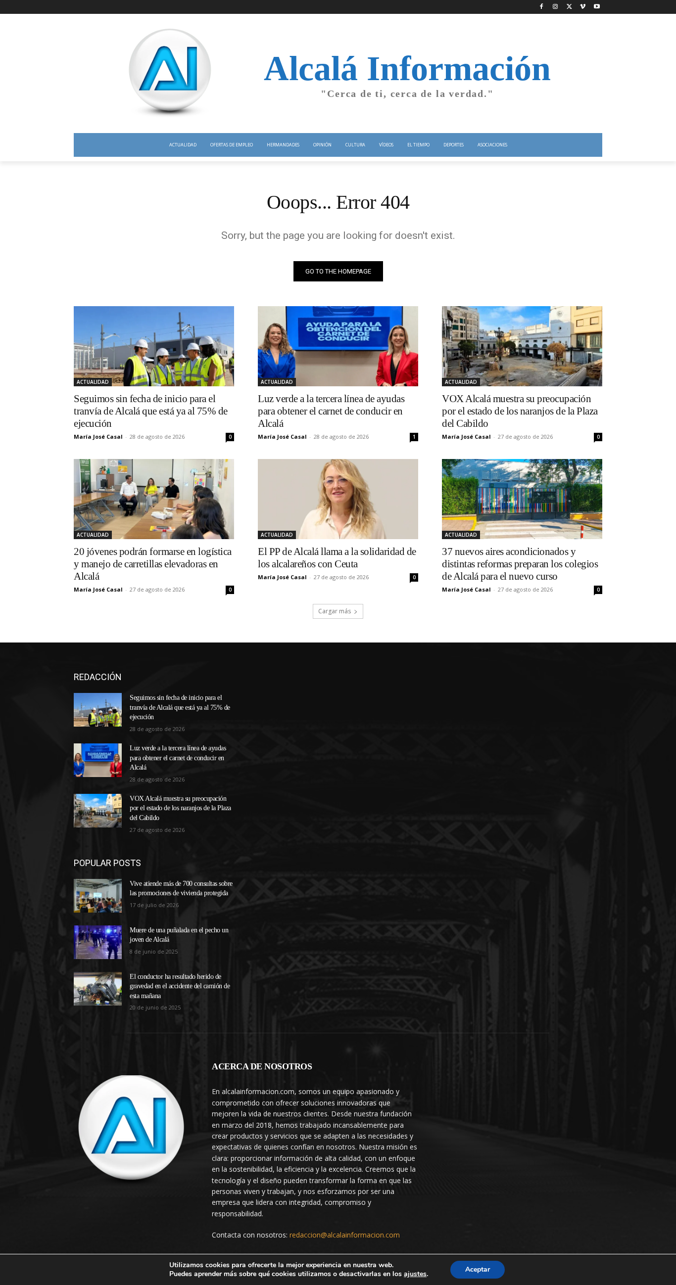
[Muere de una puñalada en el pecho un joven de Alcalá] (98, 942)
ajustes (415, 1274)
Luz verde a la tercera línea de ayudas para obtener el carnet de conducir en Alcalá (331, 411)
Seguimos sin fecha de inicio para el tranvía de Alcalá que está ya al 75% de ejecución (151, 411)
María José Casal (98, 436)
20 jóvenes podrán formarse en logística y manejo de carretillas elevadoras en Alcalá (153, 564)
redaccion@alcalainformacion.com (345, 1234)
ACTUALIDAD (93, 381)
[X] (569, 7)
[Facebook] (541, 7)
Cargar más (334, 611)
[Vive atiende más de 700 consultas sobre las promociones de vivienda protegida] (98, 896)
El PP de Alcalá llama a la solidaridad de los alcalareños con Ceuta (337, 558)
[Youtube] (596, 7)
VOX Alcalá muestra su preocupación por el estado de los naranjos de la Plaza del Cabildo (520, 411)
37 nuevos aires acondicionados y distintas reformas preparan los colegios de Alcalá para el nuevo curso (520, 564)
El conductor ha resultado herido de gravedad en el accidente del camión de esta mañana (180, 986)
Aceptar (477, 1269)
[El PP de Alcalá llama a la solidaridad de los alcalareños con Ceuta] (338, 499)
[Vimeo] (582, 7)
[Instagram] (555, 7)
